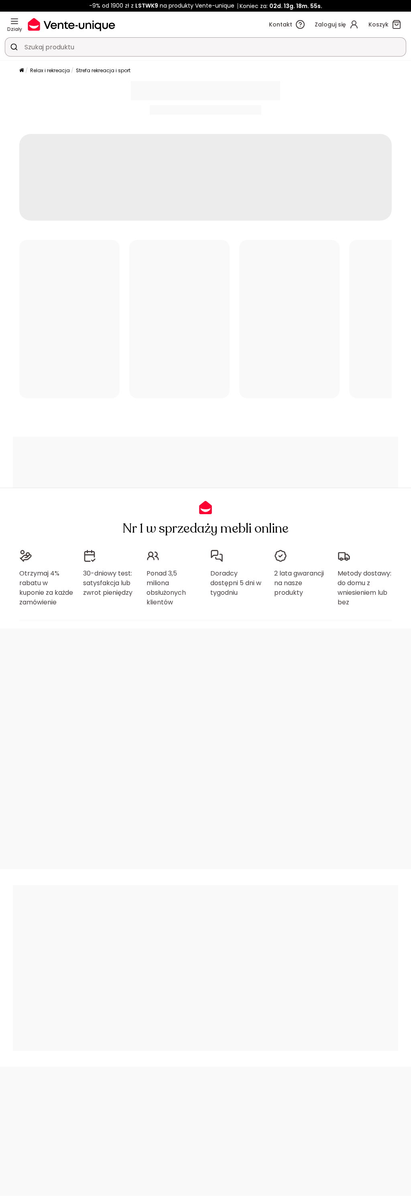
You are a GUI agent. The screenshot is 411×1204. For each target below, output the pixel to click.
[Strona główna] (21, 71)
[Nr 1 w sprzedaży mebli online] (71, 24)
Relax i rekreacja (50, 70)
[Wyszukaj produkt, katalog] (14, 47)
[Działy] (14, 21)
